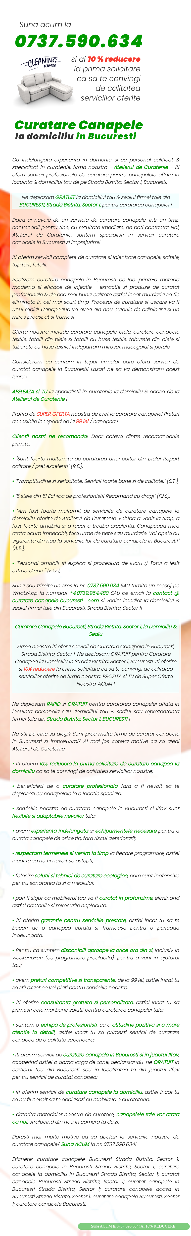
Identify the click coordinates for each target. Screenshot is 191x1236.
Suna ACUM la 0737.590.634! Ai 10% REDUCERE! (134, 1226)
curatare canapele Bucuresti (50, 1203)
